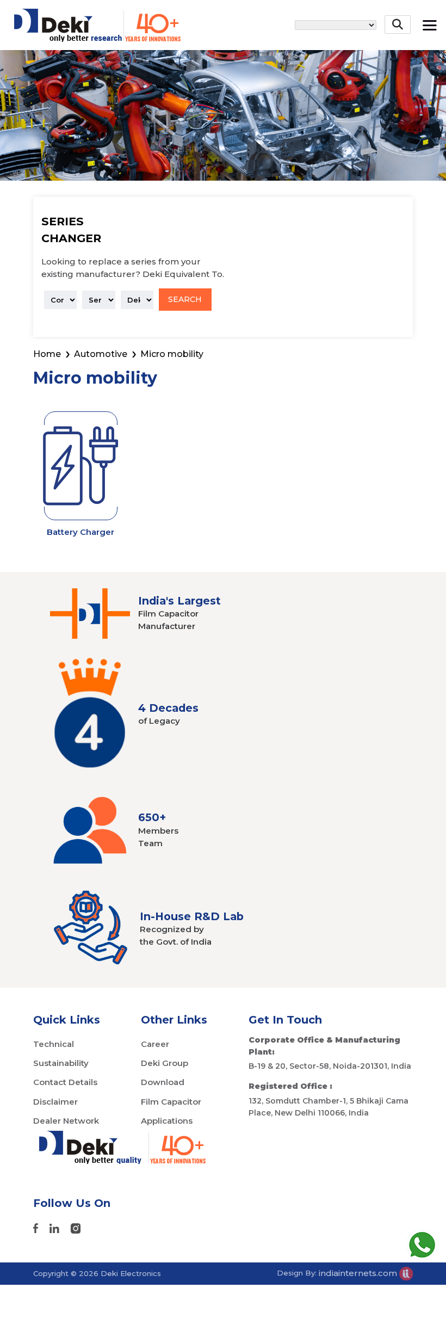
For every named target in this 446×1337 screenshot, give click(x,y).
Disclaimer (55, 1101)
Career (155, 1044)
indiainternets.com (359, 1273)
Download (162, 1082)
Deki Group (164, 1063)
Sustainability (61, 1063)
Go (399, 56)
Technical (53, 1044)
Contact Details (65, 1082)
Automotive (100, 354)
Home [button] (47, 354)
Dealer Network (66, 1121)
